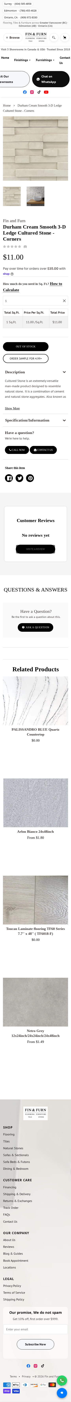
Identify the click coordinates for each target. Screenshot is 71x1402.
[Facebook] (25, 92)
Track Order (10, 1208)
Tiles (6, 1141)
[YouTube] (46, 92)
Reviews (8, 1247)
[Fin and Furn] (36, 37)
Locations (9, 1267)
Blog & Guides (13, 1253)
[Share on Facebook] (9, 478)
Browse (13, 37)
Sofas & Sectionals (16, 1155)
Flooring (9, 1134)
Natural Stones (13, 1148)
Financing (9, 1187)
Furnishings (45, 60)
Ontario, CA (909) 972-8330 (20, 17)
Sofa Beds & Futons (16, 1162)
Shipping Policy (13, 1299)
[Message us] (62, 1393)
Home (5, 58)
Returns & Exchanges (17, 1201)
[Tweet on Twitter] (19, 478)
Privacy (26, 1376)
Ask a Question (37, 627)
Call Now (18, 449)
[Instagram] (32, 92)
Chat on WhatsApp (48, 79)
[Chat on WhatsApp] (62, 1380)
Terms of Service (14, 1292)
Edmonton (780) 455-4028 (20, 10)
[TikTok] (39, 92)
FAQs (6, 1214)
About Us (9, 1240)
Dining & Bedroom (15, 1169)
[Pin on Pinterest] (30, 478)
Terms (13, 1376)
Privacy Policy (12, 1286)
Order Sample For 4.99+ (26, 358)
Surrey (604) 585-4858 (17, 3)
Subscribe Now (35, 1344)
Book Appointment (15, 1260)
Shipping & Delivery (16, 1194)
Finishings (22, 60)
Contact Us (64, 60)
